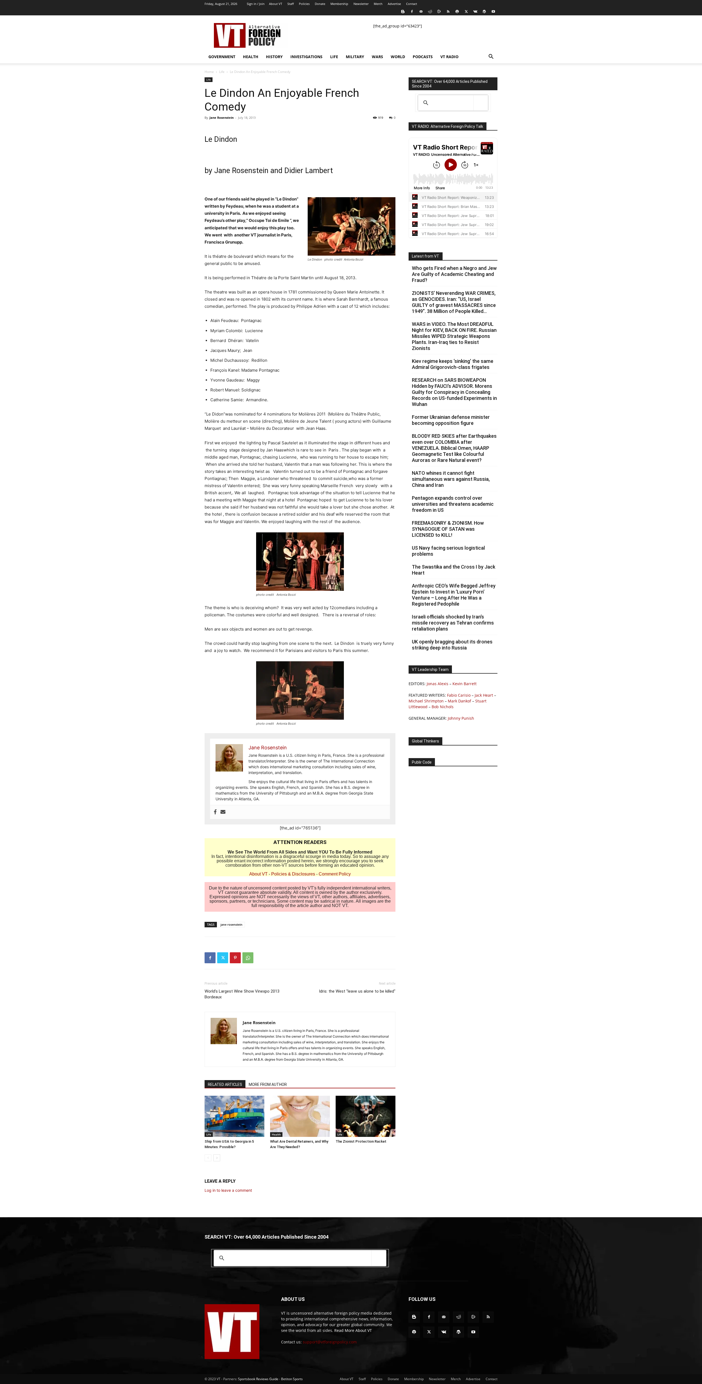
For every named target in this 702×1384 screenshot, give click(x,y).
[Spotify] (457, 11)
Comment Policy (335, 874)
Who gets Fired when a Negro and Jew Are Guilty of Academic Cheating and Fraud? (454, 274)
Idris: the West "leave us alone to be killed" (357, 991)
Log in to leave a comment (228, 1190)
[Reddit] (430, 11)
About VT (275, 4)
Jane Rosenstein (222, 117)
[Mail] (421, 11)
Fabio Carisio (459, 695)
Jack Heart (484, 695)
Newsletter (361, 4)
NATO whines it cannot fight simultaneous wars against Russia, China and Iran (451, 479)
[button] (490, 57)
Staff (290, 4)
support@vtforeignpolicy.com (330, 1342)
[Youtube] (493, 11)
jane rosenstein (231, 924)
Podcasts (423, 56)
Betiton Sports (292, 1379)
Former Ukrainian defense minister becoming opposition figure (451, 420)
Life (334, 56)
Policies (304, 4)
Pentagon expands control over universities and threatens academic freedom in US (453, 504)
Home (209, 71)
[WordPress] (484, 11)
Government (221, 56)
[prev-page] (208, 1157)
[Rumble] (439, 11)
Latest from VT (425, 256)
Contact (411, 4)
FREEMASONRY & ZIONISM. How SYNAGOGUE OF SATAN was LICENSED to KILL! (448, 529)
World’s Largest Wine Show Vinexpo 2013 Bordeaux (242, 994)
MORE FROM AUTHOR (268, 1084)
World (398, 56)
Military (355, 56)
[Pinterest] (235, 957)
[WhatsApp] (247, 957)
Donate (320, 4)
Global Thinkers (425, 741)
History (274, 56)
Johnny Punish (461, 718)
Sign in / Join (256, 4)
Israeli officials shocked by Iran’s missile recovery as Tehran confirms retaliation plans (453, 623)
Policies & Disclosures (293, 874)
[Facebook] (412, 11)
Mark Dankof (459, 701)
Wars (377, 56)
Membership (339, 4)
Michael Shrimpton (426, 701)
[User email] (222, 812)
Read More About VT (353, 1330)
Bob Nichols (443, 706)
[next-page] (216, 1157)
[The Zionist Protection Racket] (365, 1116)
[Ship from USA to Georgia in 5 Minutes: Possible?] (234, 1116)
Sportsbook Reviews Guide (258, 1379)
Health (250, 56)
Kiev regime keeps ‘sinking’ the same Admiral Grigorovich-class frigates (452, 364)
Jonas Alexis (437, 683)
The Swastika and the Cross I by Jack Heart (453, 570)
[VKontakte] (475, 11)
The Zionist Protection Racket (361, 1141)
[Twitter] (466, 11)
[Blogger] (403, 11)
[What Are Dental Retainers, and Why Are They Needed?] (300, 1116)
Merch (378, 4)
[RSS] (448, 11)
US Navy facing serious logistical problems (448, 551)
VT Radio (449, 56)
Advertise (394, 4)
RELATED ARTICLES (225, 1084)
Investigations (306, 56)
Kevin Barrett (464, 683)
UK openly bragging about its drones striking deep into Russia (452, 645)
